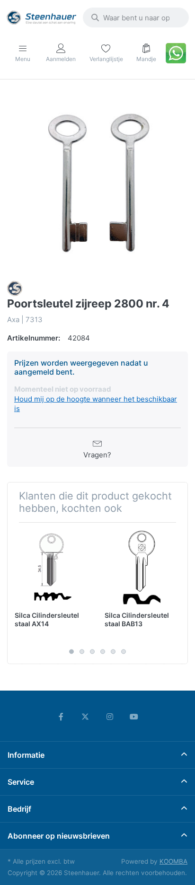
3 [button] (92, 651)
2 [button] (82, 651)
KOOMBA (173, 861)
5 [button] (113, 651)
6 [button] (123, 651)
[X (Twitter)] (85, 716)
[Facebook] (61, 716)
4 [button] (102, 651)
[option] (97, 181)
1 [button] (71, 651)
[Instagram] (109, 716)
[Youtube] (134, 716)
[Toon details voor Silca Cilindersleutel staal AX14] (52, 567)
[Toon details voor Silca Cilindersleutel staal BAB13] (142, 567)
